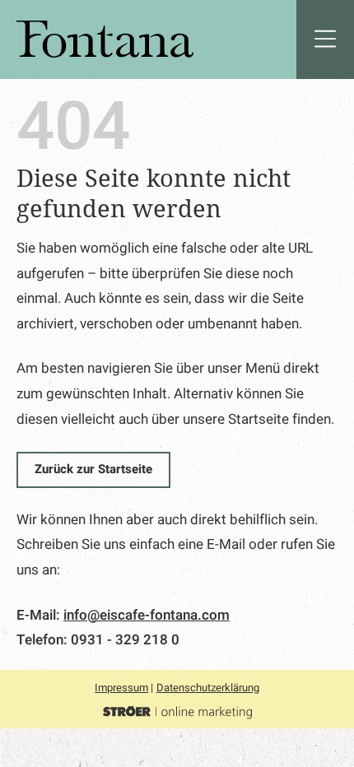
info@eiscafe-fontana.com (146, 615)
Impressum (121, 687)
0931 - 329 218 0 (125, 640)
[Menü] (325, 39)
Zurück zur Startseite (93, 469)
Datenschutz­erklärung (207, 687)
